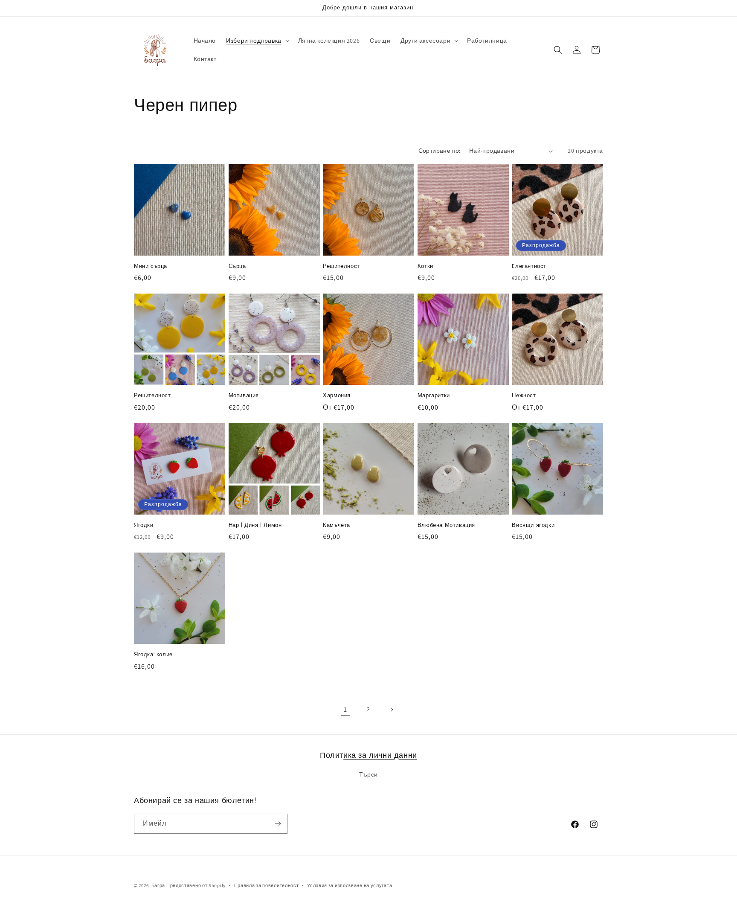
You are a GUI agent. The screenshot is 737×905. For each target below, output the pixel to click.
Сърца (237, 266)
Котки (425, 266)
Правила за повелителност (266, 885)
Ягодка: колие (153, 654)
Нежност (524, 395)
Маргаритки (434, 395)
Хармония (337, 395)
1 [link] (345, 709)
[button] (257, 40)
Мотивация (244, 395)
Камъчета (336, 525)
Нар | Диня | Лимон (255, 525)
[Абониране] (277, 824)
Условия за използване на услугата (349, 885)
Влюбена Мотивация (446, 525)
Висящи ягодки (533, 525)
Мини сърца (150, 266)
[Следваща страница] (391, 709)
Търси (368, 774)
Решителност (341, 266)
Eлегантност (529, 266)
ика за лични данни (380, 755)
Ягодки (144, 525)
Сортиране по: (439, 150)
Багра (158, 885)
